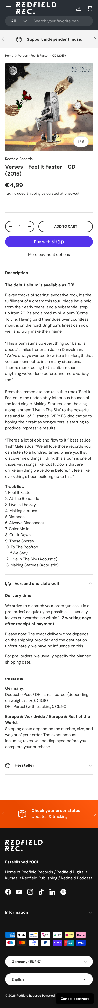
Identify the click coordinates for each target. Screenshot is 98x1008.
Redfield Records (19, 158)
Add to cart (65, 226)
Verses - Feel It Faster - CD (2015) (42, 56)
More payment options (49, 254)
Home (9, 56)
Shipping (34, 193)
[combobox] (49, 21)
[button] (89, 8)
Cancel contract (75, 998)
